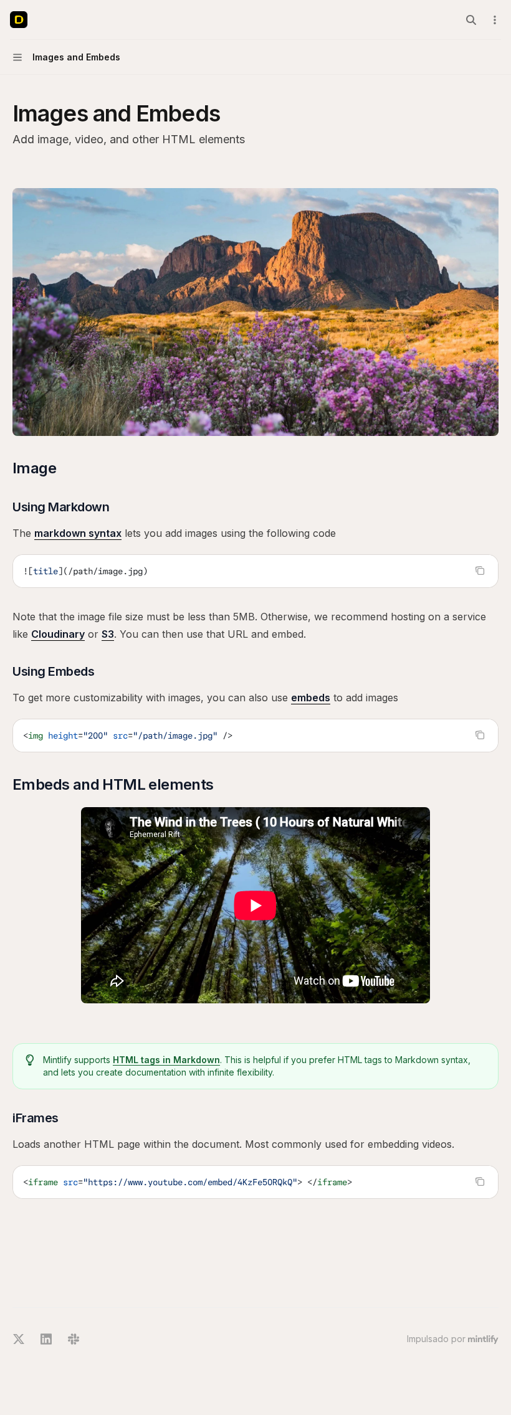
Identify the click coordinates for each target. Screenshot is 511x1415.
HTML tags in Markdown (166, 1059)
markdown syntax (78, 533)
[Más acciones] (495, 20)
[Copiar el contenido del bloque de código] (480, 570)
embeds (310, 697)
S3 (108, 634)
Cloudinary (58, 634)
